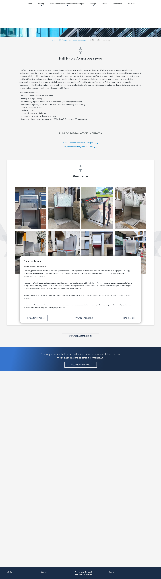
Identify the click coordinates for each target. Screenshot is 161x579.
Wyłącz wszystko (84, 318)
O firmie (29, 3)
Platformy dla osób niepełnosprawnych (67, 3)
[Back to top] (156, 574)
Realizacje (117, 3)
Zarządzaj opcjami (36, 318)
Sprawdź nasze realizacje (80, 336)
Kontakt (131, 3)
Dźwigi (41, 3)
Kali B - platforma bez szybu (100, 40)
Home (53, 40)
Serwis (104, 3)
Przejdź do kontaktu (80, 365)
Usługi (93, 3)
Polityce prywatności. (58, 307)
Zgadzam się (128, 318)
